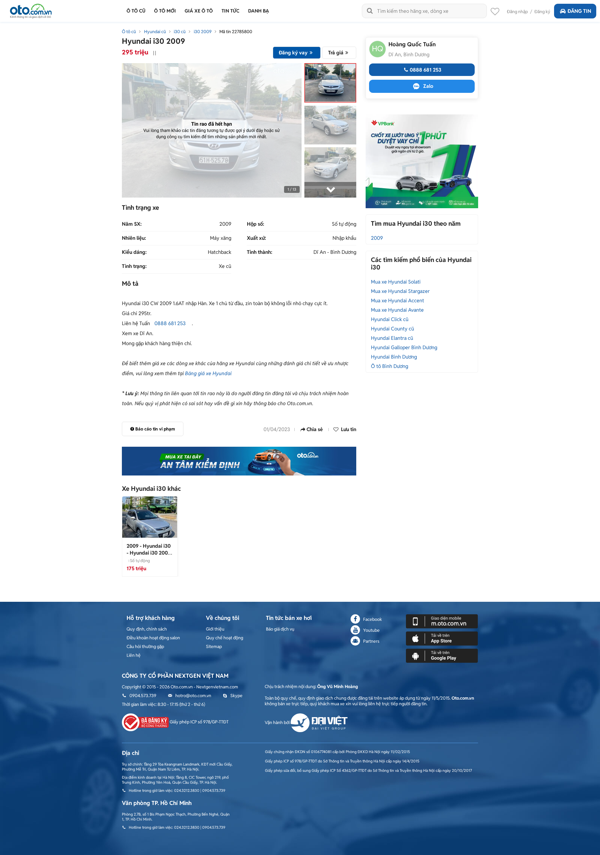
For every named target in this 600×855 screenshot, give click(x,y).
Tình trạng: (134, 266)
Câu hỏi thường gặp (145, 646)
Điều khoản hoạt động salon (153, 638)
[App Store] (442, 638)
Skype (236, 695)
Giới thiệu (215, 629)
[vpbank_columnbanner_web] (422, 161)
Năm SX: (132, 224)
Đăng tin (579, 11)
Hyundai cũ (155, 31)
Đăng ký (542, 11)
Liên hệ (134, 655)
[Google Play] (442, 655)
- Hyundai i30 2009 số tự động (149, 553)
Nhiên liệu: (134, 238)
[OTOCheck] (239, 461)
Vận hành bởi (278, 722)
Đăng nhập (517, 11)
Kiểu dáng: (134, 252)
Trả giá (335, 52)
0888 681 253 (170, 323)
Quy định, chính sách (147, 629)
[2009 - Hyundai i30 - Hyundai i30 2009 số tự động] (149, 517)
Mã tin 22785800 (235, 31)
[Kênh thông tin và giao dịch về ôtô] (31, 9)
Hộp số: (255, 224)
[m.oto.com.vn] (442, 621)
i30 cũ (180, 31)
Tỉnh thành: (259, 252)
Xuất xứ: (256, 238)
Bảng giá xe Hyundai (208, 373)
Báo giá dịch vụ (280, 629)
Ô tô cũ (129, 31)
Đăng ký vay (293, 52)
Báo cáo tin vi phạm (155, 429)
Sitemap (214, 646)
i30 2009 (203, 31)
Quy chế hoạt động (224, 638)
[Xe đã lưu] (495, 13)
